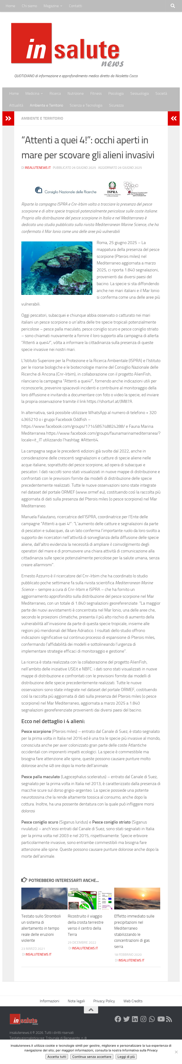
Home (10, 6)
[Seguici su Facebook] (118, 1019)
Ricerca (55, 93)
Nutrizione (76, 93)
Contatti (75, 6)
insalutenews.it (38, 168)
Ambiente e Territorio (46, 105)
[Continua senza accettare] (176, 1052)
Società (161, 93)
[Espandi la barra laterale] (8, 118)
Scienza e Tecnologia (86, 105)
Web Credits (132, 1001)
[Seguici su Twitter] (126, 1019)
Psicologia (116, 93)
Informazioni (49, 1001)
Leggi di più (126, 1057)
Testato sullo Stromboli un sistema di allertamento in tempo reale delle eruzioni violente (41, 928)
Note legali (76, 1001)
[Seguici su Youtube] (160, 1019)
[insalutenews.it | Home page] (67, 45)
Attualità (16, 105)
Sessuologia (139, 93)
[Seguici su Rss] (169, 1019)
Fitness (96, 93)
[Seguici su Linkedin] (135, 1019)
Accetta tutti (56, 1057)
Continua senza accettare (91, 1057)
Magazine (51, 6)
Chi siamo (29, 6)
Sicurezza (116, 105)
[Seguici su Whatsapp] (152, 1019)
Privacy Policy (104, 1001)
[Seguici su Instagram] (143, 1019)
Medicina (32, 93)
